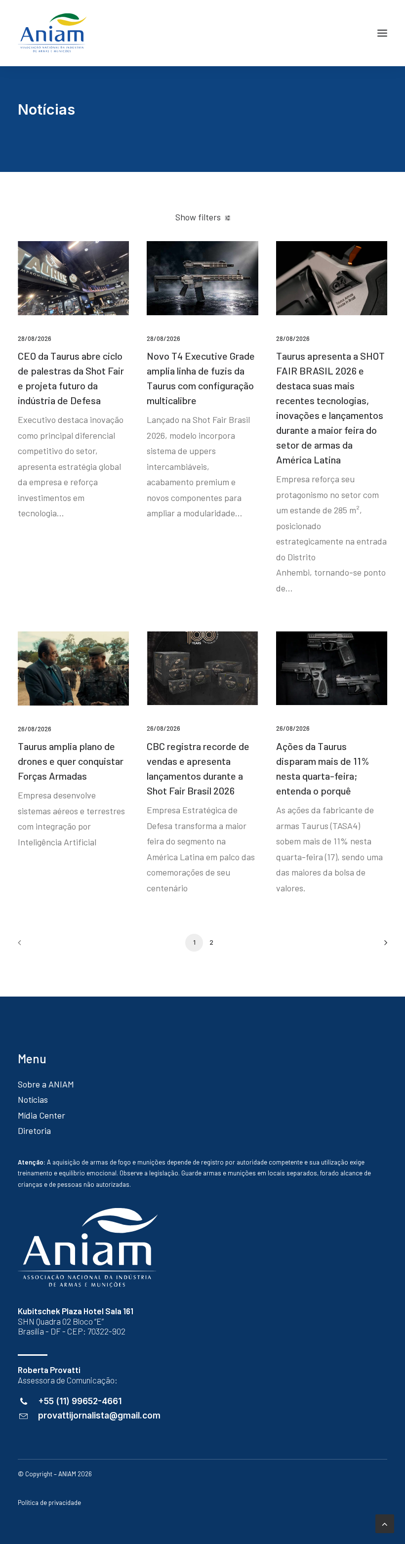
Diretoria (34, 1130)
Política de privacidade (49, 1502)
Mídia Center (41, 1115)
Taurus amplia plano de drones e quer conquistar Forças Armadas (70, 761)
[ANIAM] (52, 33)
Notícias (33, 1099)
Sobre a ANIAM (46, 1084)
